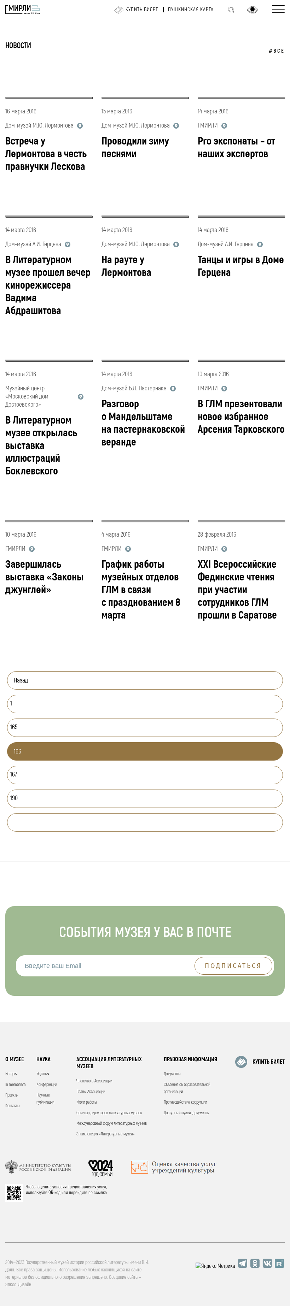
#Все (277, 51)
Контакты (12, 1106)
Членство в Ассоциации (94, 1081)
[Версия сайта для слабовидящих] (252, 9)
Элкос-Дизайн (18, 1285)
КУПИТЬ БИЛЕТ (269, 1061)
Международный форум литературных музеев (111, 1123)
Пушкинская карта (191, 9)
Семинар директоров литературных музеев (109, 1113)
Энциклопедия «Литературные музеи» (105, 1134)
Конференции (46, 1084)
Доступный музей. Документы (186, 1113)
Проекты (11, 1095)
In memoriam (15, 1084)
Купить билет (142, 9)
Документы (172, 1074)
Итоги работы (86, 1102)
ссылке (100, 1192)
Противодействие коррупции (185, 1102)
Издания (42, 1074)
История (11, 1074)
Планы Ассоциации (90, 1091)
